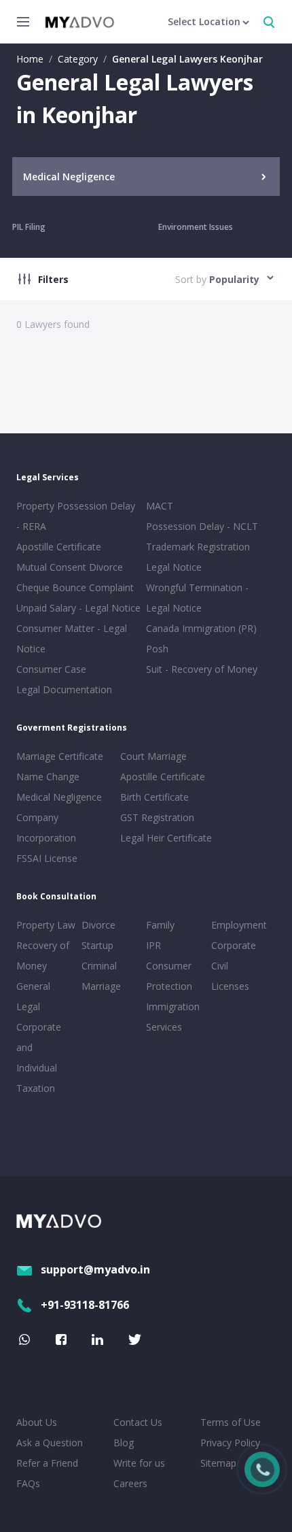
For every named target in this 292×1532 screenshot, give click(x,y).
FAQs (28, 1483)
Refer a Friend (47, 1462)
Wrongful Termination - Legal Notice (197, 597)
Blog (123, 1442)
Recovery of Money (42, 955)
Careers (130, 1483)
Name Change (47, 776)
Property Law (45, 924)
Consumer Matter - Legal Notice (71, 638)
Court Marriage (153, 756)
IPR (153, 945)
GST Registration (157, 817)
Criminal (99, 965)
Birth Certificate (154, 796)
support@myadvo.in (95, 1269)
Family (160, 924)
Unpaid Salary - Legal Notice (78, 607)
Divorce (98, 924)
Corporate (233, 945)
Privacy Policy (230, 1442)
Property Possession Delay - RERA (75, 516)
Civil (219, 965)
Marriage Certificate (59, 756)
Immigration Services (173, 1016)
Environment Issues (195, 227)
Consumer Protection (169, 976)
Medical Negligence (59, 796)
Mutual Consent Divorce (69, 567)
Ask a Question (49, 1442)
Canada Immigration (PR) (201, 628)
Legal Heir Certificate (166, 837)
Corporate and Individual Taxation (38, 1057)
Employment (239, 924)
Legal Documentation (64, 689)
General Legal (33, 996)
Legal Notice (174, 567)
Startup (97, 945)
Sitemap (218, 1462)
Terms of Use (230, 1422)
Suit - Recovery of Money (201, 669)
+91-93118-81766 (85, 1304)
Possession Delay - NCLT (202, 526)
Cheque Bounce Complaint (75, 587)
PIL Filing (28, 227)
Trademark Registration (198, 546)
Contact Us (137, 1422)
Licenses (230, 986)
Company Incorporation (46, 827)
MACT (159, 505)
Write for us (139, 1462)
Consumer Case (51, 669)
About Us (36, 1422)
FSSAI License (46, 858)
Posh (157, 648)
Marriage (101, 986)
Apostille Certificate (58, 546)
